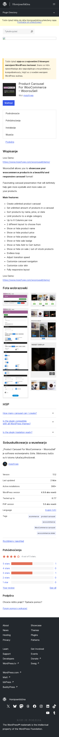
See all (53, 587)
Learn (5, 649)
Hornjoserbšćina (17, 699)
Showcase (36, 625)
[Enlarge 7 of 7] (52, 383)
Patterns (35, 640)
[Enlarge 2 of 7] (24, 312)
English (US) (50, 510)
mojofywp (28, 95)
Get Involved (37, 649)
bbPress (8, 682)
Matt (6, 677)
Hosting (7, 635)
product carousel (48, 516)
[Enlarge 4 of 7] (52, 312)
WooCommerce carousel (45, 528)
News (6, 630)
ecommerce (34, 516)
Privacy (6, 640)
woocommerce (49, 522)
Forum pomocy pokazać (15, 608)
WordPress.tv (11, 663)
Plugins (34, 635)
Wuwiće (9, 134)
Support (7, 653)
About (6, 625)
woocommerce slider (46, 533)
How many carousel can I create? (20, 413)
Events (34, 653)
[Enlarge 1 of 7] (24, 296)
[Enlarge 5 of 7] (52, 323)
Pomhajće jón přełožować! (29, 22)
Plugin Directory (10, 12)
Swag (35, 663)
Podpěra (9, 142)
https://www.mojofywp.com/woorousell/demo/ (26, 162)
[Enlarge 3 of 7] (52, 296)
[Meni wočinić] (54, 4)
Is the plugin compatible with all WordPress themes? (17, 422)
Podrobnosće (12, 113)
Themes (35, 630)
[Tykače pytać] (32, 31)
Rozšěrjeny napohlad (13, 541)
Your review (9, 587)
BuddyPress (10, 687)
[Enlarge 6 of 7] (52, 346)
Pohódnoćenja (13, 120)
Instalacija (11, 127)
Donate (36, 658)
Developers (8, 658)
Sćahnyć (9, 103)
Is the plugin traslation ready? (17, 432)
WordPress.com (12, 672)
